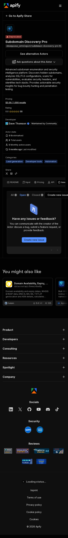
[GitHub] (29, 409)
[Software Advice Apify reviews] (22, 451)
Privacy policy (34, 504)
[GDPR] (28, 430)
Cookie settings (16, 529)
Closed (37, 195)
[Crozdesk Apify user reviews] (41, 461)
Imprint (34, 490)
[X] (20, 409)
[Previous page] (51, 250)
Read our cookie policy (32, 523)
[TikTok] (57, 409)
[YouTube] (38, 409)
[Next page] (57, 250)
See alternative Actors (34, 53)
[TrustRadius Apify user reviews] (27, 461)
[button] (34, 330)
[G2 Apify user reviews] (58, 451)
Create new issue (34, 239)
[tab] (12, 182)
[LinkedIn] (11, 409)
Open (24, 195)
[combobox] (34, 62)
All (13, 195)
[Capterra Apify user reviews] (41, 451)
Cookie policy (34, 512)
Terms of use (34, 497)
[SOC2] (40, 430)
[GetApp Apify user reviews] (8, 451)
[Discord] (48, 409)
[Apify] (12, 5)
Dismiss (35, 529)
